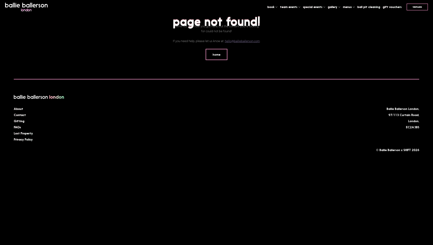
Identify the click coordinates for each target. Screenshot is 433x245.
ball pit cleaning (368, 7)
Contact (20, 115)
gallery (333, 7)
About (18, 109)
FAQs (17, 127)
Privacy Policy (23, 139)
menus (348, 7)
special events (313, 7)
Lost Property (23, 133)
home (216, 54)
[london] (26, 11)
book (271, 7)
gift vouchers (392, 7)
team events (289, 7)
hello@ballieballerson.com (242, 41)
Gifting (19, 121)
